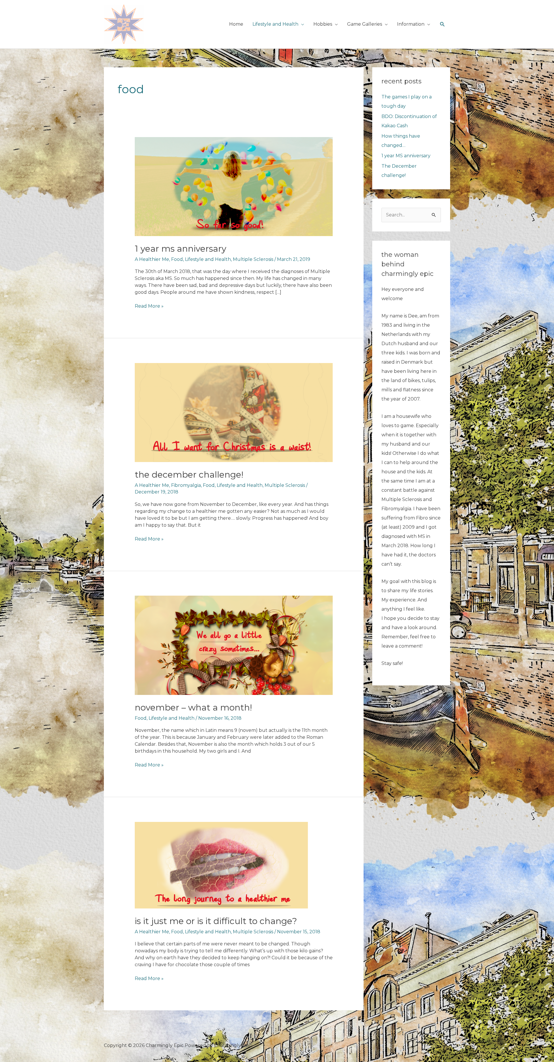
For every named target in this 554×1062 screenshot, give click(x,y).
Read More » (149, 306)
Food (177, 259)
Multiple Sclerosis (253, 259)
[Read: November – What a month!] (234, 645)
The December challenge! (189, 474)
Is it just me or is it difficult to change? (216, 921)
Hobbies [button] (322, 24)
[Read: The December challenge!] (234, 412)
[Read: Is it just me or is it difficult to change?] (221, 864)
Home (236, 24)
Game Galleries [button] (364, 24)
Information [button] (410, 24)
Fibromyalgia (186, 485)
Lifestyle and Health (208, 259)
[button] (442, 24)
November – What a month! (193, 707)
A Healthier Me (152, 259)
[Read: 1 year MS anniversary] (234, 186)
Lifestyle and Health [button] (275, 24)
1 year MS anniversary (180, 248)
